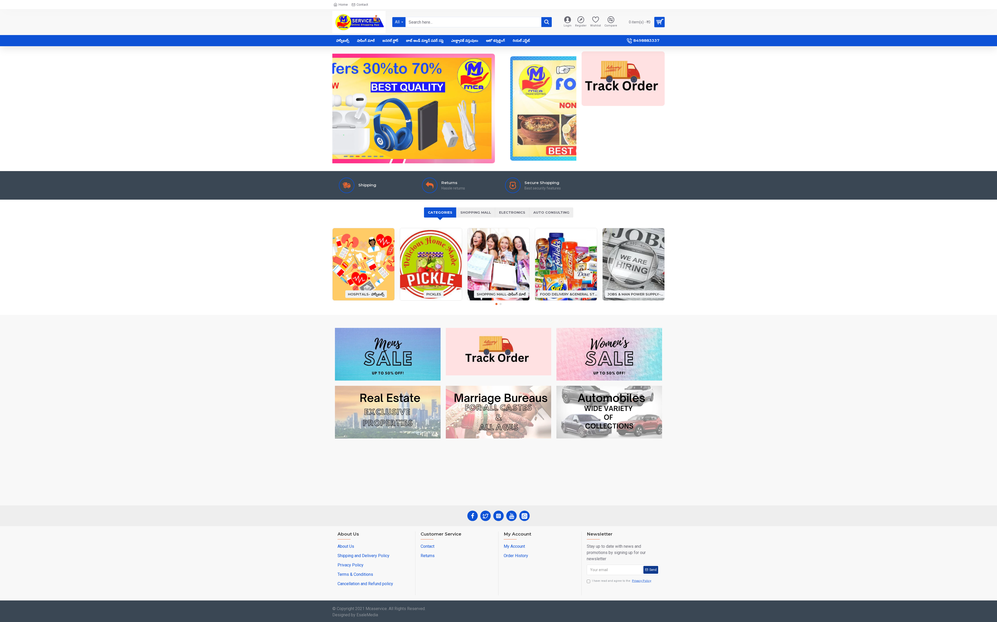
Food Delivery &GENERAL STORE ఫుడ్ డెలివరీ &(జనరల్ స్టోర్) (568, 294)
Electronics (512, 212)
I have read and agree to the (621, 581)
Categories (440, 212)
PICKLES (433, 294)
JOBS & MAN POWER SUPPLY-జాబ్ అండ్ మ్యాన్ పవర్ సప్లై (636, 294)
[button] (496, 304)
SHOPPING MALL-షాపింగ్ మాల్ (501, 294)
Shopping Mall (475, 212)
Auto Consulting (551, 212)
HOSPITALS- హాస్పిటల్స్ (366, 294)
